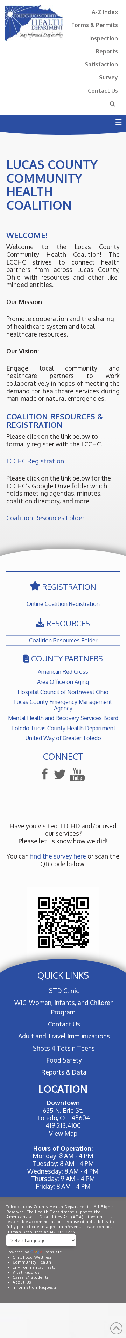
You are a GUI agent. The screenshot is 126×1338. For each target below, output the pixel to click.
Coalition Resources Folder (45, 518)
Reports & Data (63, 1072)
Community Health (32, 1262)
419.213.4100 (63, 1125)
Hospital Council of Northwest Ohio (63, 692)
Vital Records (26, 1272)
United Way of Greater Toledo (63, 738)
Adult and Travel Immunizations (64, 1036)
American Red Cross (63, 671)
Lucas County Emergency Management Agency (63, 705)
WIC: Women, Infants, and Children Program (64, 1007)
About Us (22, 1282)
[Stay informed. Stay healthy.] (34, 23)
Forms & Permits (94, 24)
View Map (63, 1133)
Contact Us (103, 90)
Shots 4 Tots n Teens (64, 1048)
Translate (52, 1251)
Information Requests (35, 1287)
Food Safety (64, 1060)
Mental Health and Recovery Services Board (63, 718)
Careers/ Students (31, 1277)
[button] (118, 122)
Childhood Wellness (32, 1257)
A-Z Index (105, 11)
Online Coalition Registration (63, 603)
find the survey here (58, 856)
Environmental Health (35, 1267)
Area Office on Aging (63, 681)
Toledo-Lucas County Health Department (63, 728)
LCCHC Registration (35, 461)
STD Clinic (64, 990)
